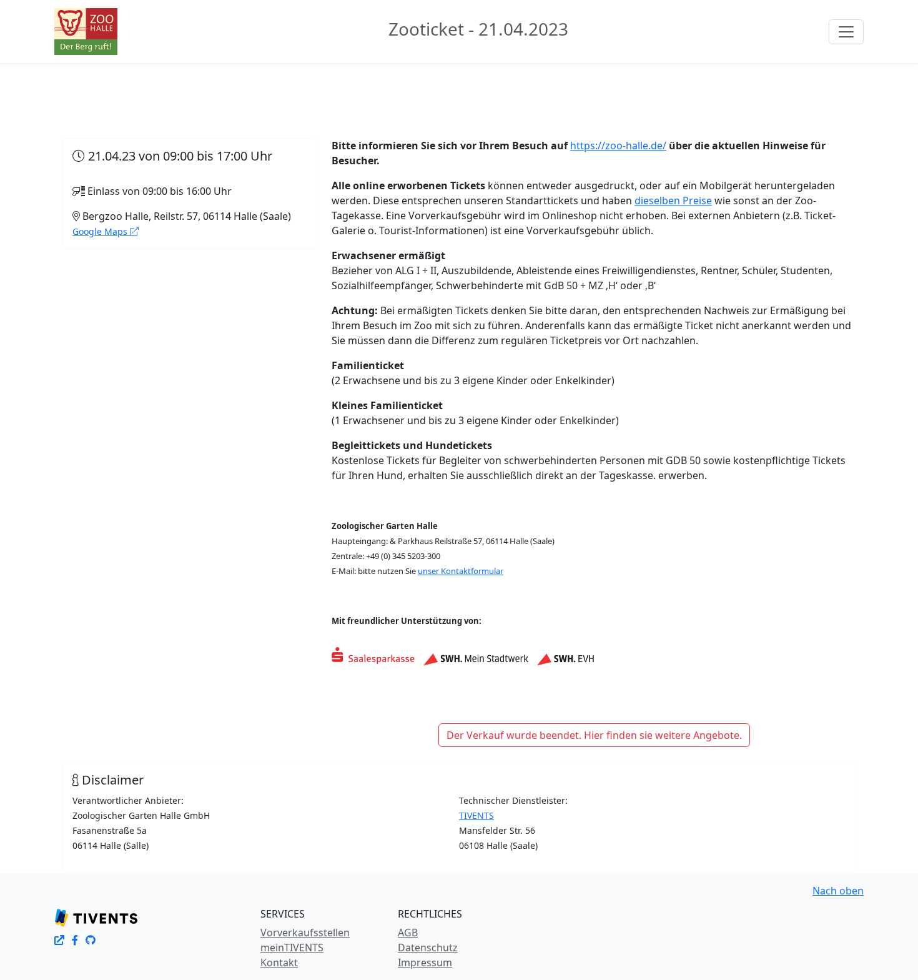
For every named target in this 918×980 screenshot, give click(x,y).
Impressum (425, 962)
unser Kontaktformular (460, 571)
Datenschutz (428, 947)
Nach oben (838, 891)
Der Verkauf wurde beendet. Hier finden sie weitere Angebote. (594, 735)
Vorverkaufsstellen (305, 932)
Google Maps (101, 231)
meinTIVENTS (291, 947)
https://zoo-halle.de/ (618, 145)
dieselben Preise (673, 200)
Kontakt (279, 962)
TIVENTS (476, 815)
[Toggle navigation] (846, 31)
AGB (408, 932)
